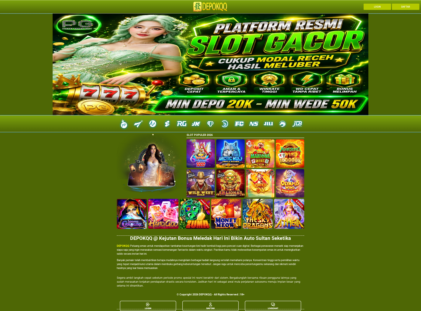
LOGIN (148, 308)
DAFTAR (210, 308)
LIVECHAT (273, 308)
